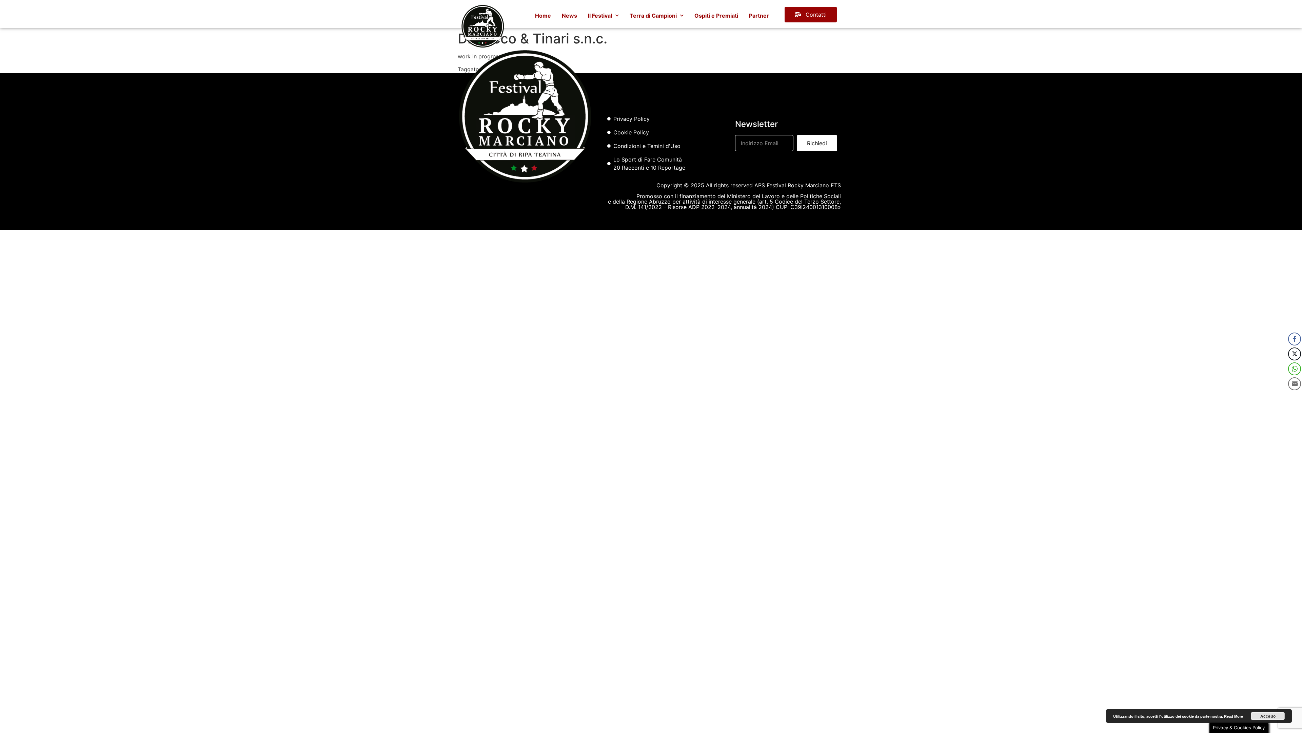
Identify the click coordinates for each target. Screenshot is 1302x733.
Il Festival (600, 15)
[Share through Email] (1294, 383)
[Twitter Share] (1294, 353)
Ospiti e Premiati (716, 15)
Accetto (1268, 716)
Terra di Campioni (653, 15)
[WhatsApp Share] (1294, 368)
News (569, 15)
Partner (759, 15)
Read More (1233, 716)
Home (543, 15)
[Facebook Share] (1294, 339)
